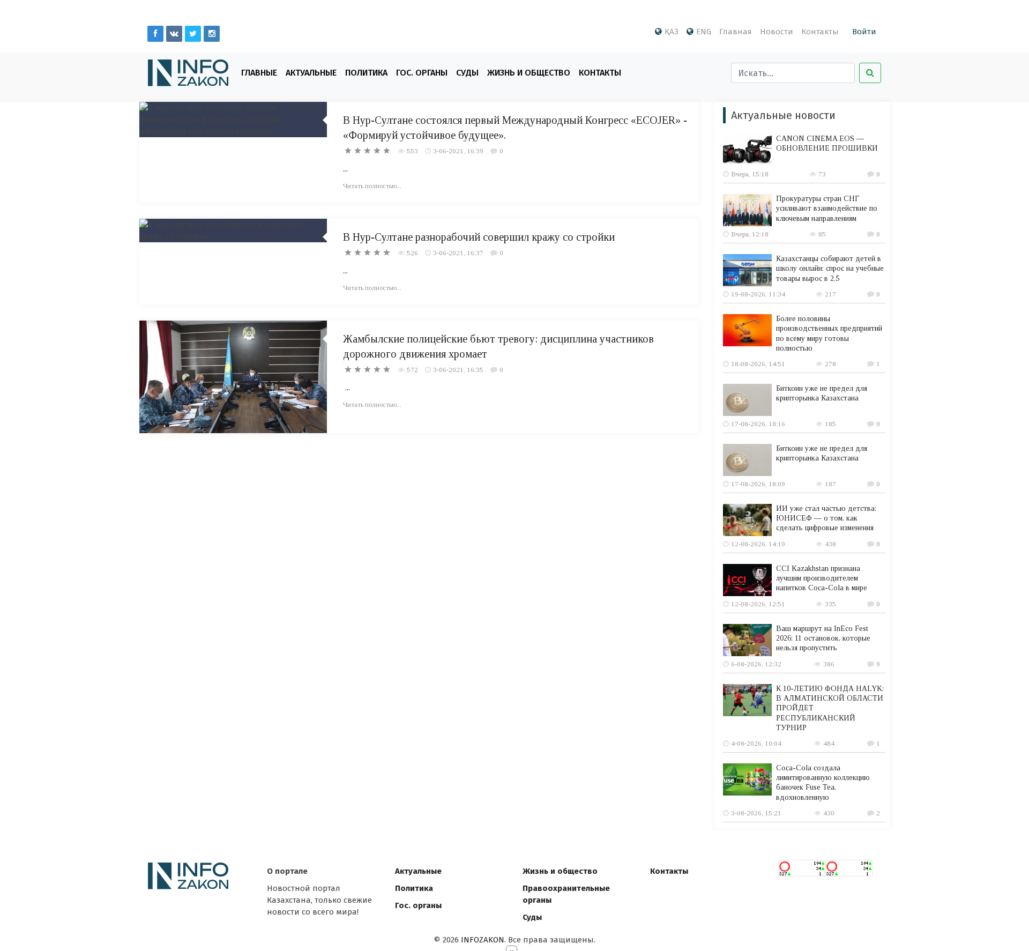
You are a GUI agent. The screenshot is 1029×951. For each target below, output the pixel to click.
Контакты (820, 31)
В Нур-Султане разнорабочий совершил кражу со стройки (479, 237)
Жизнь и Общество (528, 73)
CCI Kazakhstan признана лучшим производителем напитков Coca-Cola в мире (821, 578)
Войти (864, 31)
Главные (259, 73)
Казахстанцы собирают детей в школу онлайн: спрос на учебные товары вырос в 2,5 (830, 268)
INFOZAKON (482, 940)
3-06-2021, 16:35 (458, 370)
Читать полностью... (372, 186)
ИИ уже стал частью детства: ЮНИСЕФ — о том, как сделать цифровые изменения (826, 518)
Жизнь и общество (560, 871)
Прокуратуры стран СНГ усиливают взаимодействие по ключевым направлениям (826, 208)
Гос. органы (422, 73)
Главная (735, 31)
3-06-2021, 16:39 (458, 151)
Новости (776, 31)
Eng (703, 31)
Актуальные (311, 73)
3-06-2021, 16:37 (458, 253)
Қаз (671, 31)
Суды (467, 73)
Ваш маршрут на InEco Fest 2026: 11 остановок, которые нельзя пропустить (823, 638)
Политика (366, 73)
